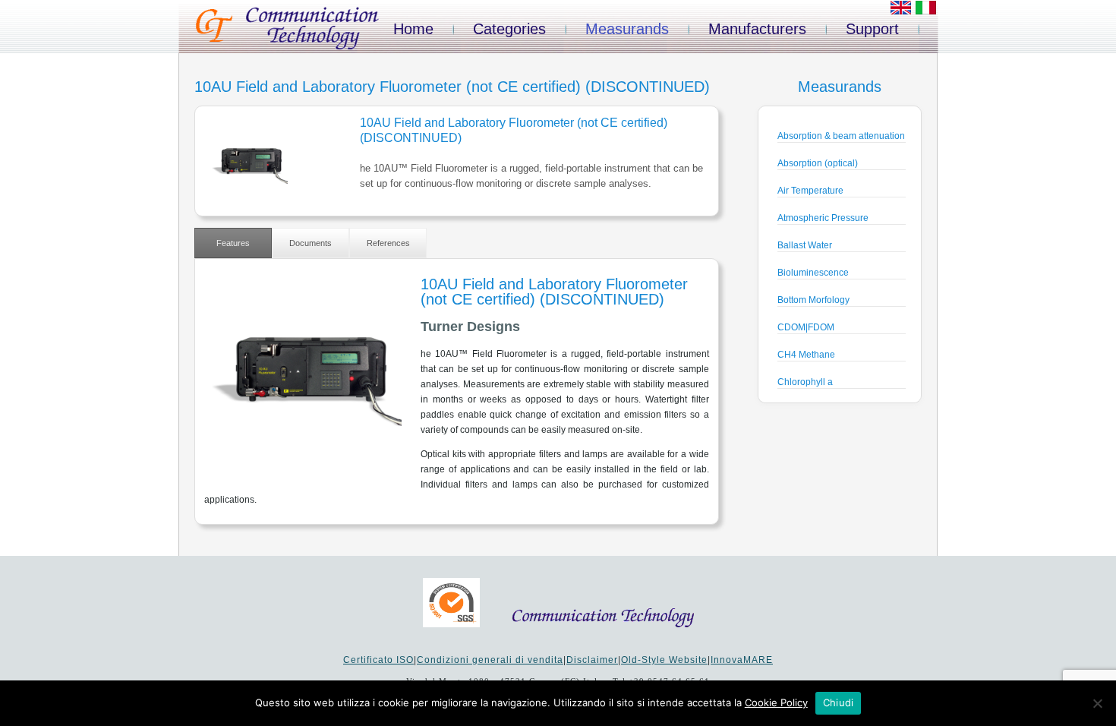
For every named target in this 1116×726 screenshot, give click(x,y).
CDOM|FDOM (805, 327)
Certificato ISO (378, 660)
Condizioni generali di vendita (490, 660)
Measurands (627, 29)
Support (872, 29)
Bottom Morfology (813, 300)
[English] (901, 11)
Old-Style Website (664, 660)
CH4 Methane (806, 354)
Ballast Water (804, 245)
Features (233, 243)
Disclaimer (592, 660)
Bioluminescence (813, 272)
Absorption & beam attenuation (841, 136)
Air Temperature (810, 190)
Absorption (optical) (817, 163)
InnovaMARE (742, 660)
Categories (509, 29)
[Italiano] (926, 11)
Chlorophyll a (805, 382)
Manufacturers (757, 29)
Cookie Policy (776, 702)
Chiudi (838, 702)
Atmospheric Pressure (823, 218)
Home (413, 29)
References (388, 243)
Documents (310, 243)
